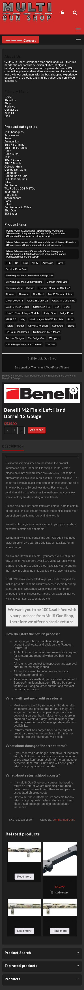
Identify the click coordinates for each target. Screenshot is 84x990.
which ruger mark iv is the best (24, 344)
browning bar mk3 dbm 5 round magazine (29, 275)
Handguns (10, 172)
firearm (10, 294)
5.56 (8, 263)
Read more (24, 876)
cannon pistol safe (57, 281)
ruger (20, 325)
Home (5, 375)
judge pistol (66, 313)
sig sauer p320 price (17, 332)
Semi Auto (10, 185)
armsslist (48, 263)
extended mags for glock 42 (54, 288)
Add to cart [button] (61, 892)
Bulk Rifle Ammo (14, 144)
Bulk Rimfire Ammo (16, 147)
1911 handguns (14, 132)
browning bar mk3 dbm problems (24, 281)
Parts (7, 201)
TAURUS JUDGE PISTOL (19, 188)
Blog (7, 116)
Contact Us (11, 109)
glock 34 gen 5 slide (17, 307)
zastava (50, 344)
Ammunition (11, 141)
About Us (10, 100)
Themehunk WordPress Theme (50, 367)
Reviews (9, 106)
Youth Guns (11, 191)
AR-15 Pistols (12, 163)
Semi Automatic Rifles (17, 207)
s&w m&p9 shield (38, 325)
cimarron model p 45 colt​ (20, 288)
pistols (9, 325)
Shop (7, 103)
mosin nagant (12, 198)
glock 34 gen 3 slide (63, 300)
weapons (54, 338)
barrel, (60, 263)
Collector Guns (13, 166)
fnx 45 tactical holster (60, 294)
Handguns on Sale (15, 176)
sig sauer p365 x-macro (46, 332)
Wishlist (9, 112)
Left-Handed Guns (35, 375)
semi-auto (57, 325)
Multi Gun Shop (46, 358)
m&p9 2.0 (11, 319)
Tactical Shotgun (15, 338)
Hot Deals (10, 194)
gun (57, 307)
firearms (23, 294)
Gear (7, 151)
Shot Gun (10, 210)
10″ (16, 263)
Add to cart (36, 430)
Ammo (8, 138)
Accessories (11, 135)
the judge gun (36, 338)
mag (23, 319)
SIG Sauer (10, 213)
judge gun (49, 313)
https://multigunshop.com (48, 641)
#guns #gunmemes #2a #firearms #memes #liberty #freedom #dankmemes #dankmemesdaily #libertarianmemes (41, 243)
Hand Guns (17, 375)
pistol (70, 319)
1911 (7, 157)
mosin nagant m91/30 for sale (46, 319)
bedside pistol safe (16, 269)
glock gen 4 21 (41, 307)
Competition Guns (15, 169)
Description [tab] (13, 446)
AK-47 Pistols (12, 160)
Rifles (7, 182)
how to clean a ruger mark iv (22, 313)
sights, (71, 325)
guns (67, 307)
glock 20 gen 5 (14, 300)
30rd (25, 263)
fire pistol (38, 294)
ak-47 (35, 263)
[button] (73, 390)
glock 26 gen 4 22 (37, 300)
